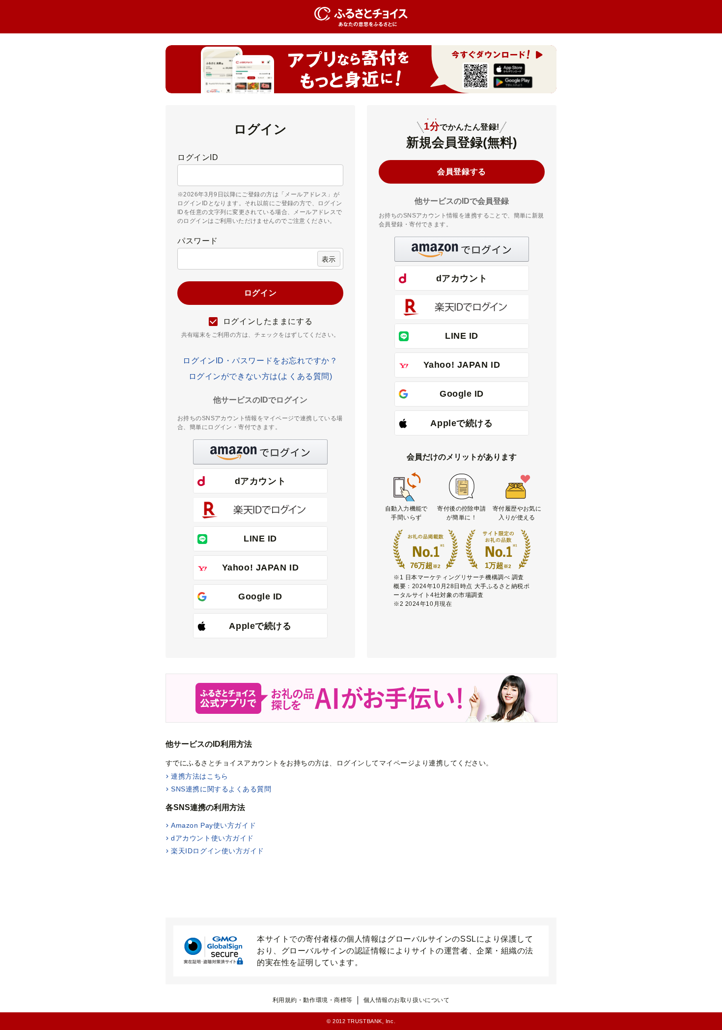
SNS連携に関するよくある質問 (221, 789)
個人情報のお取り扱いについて (406, 1000)
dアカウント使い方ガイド (212, 838)
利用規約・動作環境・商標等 (313, 1000)
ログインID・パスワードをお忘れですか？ (260, 360)
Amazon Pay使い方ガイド (213, 825)
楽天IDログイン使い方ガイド (217, 851)
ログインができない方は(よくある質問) (261, 376)
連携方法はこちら (199, 776)
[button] (260, 451)
